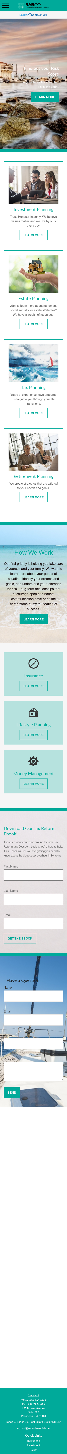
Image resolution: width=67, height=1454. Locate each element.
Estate (33, 1450)
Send (12, 1092)
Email (7, 915)
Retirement (33, 1440)
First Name (11, 866)
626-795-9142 (37, 1400)
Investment (33, 1445)
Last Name (11, 890)
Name (8, 987)
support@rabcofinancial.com (33, 1428)
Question (10, 1059)
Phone (8, 1035)
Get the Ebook (20, 938)
